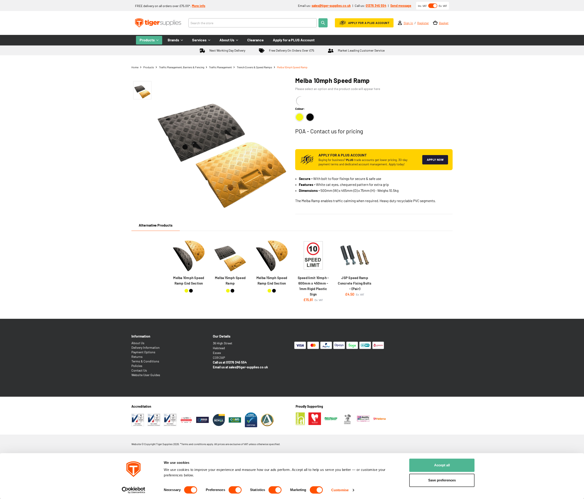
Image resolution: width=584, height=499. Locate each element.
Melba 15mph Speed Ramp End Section (271, 280)
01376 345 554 (376, 6)
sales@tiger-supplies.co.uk (331, 6)
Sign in (408, 23)
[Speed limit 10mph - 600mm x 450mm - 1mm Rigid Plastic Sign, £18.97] (313, 255)
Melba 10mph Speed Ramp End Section (188, 280)
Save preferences (442, 480)
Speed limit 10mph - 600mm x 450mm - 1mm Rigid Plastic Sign (313, 286)
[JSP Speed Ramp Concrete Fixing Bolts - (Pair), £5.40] (354, 255)
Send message (400, 6)
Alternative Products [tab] (155, 225)
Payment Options (143, 352)
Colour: (300, 109)
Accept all (442, 465)
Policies (136, 366)
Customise (340, 490)
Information (140, 336)
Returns (137, 357)
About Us (137, 343)
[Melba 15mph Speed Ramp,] (230, 255)
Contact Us (139, 370)
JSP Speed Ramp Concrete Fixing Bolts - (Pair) (354, 283)
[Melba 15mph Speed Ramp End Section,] (271, 255)
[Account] (400, 23)
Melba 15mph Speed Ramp (230, 280)
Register (423, 23)
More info (198, 6)
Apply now (435, 159)
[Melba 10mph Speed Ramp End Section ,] (188, 255)
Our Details (221, 336)
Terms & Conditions (145, 361)
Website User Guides (145, 375)
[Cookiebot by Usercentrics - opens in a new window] (134, 490)
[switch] (235, 490)
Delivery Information (145, 347)
